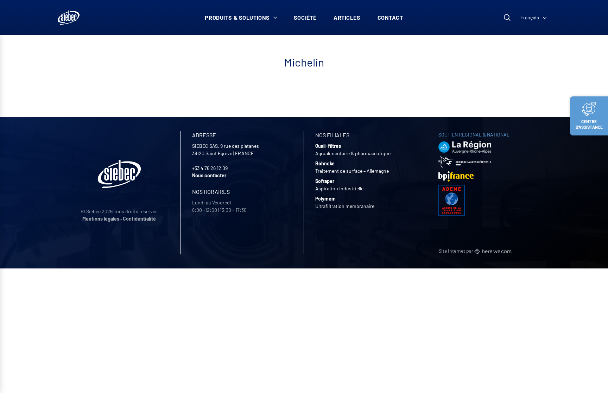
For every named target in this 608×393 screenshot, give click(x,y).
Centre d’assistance (589, 124)
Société (305, 17)
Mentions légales (100, 219)
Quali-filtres (328, 146)
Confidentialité (139, 219)
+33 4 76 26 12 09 (210, 168)
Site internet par (456, 251)
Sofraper (324, 181)
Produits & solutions (237, 17)
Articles (347, 17)
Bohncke (325, 163)
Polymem (325, 199)
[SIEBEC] (69, 17)
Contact (390, 17)
